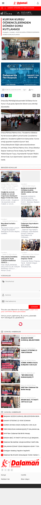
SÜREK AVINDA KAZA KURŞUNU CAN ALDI (29, 364)
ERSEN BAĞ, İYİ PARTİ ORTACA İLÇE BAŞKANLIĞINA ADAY (29, 402)
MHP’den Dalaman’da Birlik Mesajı (29, 388)
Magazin (15, 186)
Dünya (3, 184)
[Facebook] (2, 470)
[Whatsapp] (12, 470)
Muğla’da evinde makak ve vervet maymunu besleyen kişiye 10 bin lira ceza (9, 195)
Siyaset (8, 188)
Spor (13, 188)
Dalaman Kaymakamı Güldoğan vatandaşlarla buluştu (29, 225)
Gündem (12, 32)
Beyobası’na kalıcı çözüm (8, 224)
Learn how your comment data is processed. (19, 311)
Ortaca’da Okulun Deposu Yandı (28, 258)
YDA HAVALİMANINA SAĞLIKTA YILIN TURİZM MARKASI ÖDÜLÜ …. (9, 259)
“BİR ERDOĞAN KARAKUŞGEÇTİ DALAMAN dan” (27, 377)
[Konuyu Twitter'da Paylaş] (6, 95)
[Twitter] (5, 470)
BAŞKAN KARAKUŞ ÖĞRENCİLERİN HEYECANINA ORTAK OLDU (29, 191)
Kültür (10, 186)
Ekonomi (14, 184)
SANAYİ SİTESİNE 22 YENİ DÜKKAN (29, 351)
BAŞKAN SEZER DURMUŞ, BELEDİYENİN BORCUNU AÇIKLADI (30, 340)
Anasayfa (5, 32)
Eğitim (8, 184)
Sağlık (3, 188)
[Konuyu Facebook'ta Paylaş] (2, 95)
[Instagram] (8, 470)
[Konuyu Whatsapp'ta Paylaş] (10, 95)
